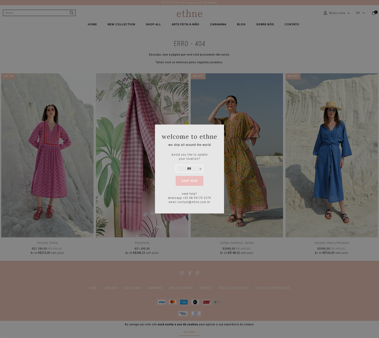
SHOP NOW (189, 181)
